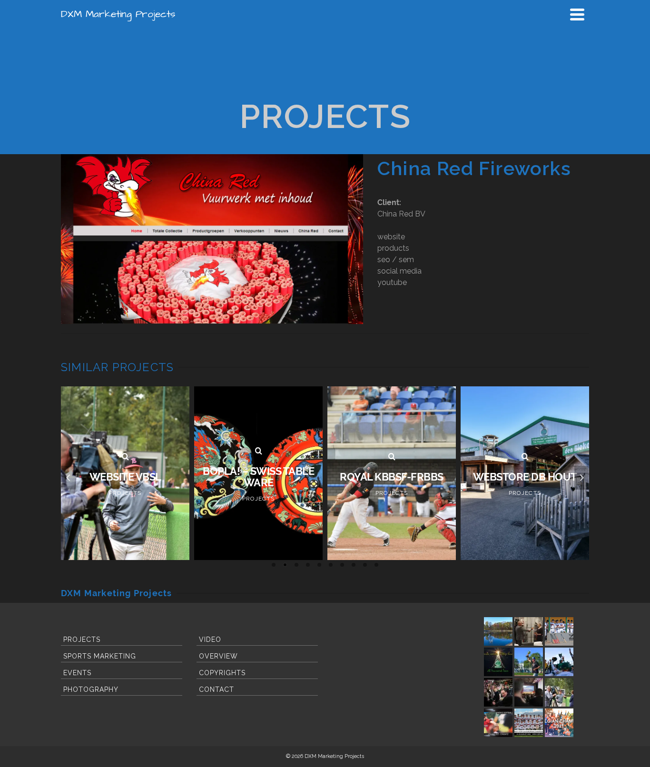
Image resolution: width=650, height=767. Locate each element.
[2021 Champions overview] (559, 722)
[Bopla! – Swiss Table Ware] (258, 451)
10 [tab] (376, 565)
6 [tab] (330, 565)
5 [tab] (319, 565)
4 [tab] (308, 565)
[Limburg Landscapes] (498, 631)
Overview (218, 656)
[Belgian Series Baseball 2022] (528, 662)
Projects (81, 639)
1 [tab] (273, 565)
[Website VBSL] (125, 456)
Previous (68, 478)
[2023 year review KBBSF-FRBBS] (498, 722)
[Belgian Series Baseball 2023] (559, 662)
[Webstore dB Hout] (524, 456)
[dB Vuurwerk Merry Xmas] (498, 662)
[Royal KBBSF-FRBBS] (391, 456)
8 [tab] (353, 565)
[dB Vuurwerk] (498, 692)
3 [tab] (296, 565)
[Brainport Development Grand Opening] (528, 692)
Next (581, 478)
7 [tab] (342, 565)
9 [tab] (365, 565)
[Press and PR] (528, 631)
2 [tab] (285, 565)
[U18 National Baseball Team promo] (528, 722)
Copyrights (222, 673)
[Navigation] (577, 14)
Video (210, 639)
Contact (216, 689)
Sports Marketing (99, 656)
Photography (90, 689)
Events (77, 673)
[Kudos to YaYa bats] (559, 631)
